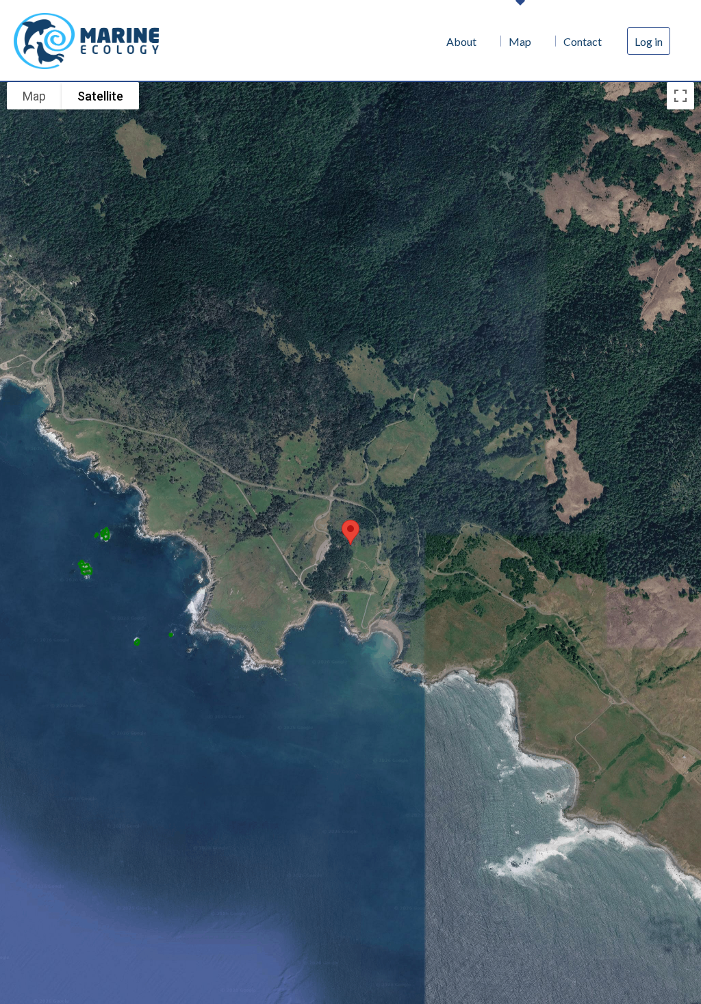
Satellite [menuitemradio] (100, 96)
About (466, 41)
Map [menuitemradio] (34, 96)
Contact (583, 41)
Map (522, 41)
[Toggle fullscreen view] (680, 95)
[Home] (89, 41)
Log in (649, 41)
